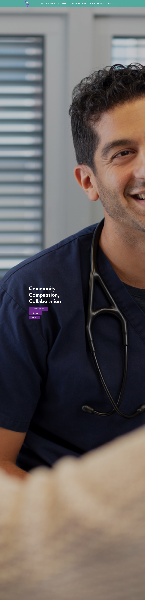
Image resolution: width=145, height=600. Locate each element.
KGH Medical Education (79, 3)
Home (41, 3)
